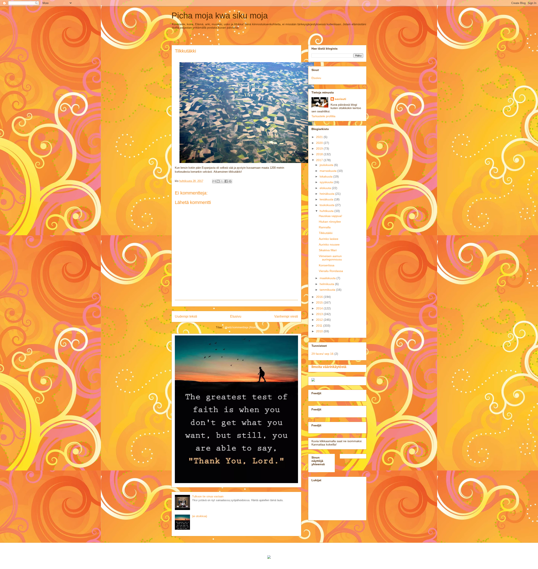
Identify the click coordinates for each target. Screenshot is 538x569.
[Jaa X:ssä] (222, 181)
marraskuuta (328, 170)
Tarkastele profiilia (323, 116)
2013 (320, 314)
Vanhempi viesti (286, 316)
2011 (319, 325)
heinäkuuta (327, 193)
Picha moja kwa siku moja (219, 15)
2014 (320, 308)
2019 (320, 148)
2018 (320, 154)
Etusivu (235, 316)
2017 (320, 160)
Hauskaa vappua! (330, 216)
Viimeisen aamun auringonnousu (330, 257)
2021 (320, 137)
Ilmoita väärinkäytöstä (328, 367)
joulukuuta (327, 165)
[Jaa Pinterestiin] (230, 181)
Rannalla (325, 227)
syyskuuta (327, 182)
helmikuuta (327, 284)
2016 (320, 296)
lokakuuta (326, 176)
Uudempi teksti (186, 316)
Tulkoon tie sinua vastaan (207, 496)
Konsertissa (326, 265)
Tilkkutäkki (325, 233)
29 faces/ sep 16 (322, 353)
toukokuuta (327, 205)
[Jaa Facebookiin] (226, 181)
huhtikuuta (327, 211)
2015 (320, 302)
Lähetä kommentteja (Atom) (240, 327)
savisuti (340, 99)
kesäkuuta (327, 199)
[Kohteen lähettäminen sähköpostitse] (214, 181)
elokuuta (326, 188)
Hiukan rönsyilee (330, 221)
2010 (320, 331)
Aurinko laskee (328, 238)
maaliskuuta (328, 278)
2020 (320, 143)
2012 (320, 319)
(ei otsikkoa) (199, 516)
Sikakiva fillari (328, 250)
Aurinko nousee (329, 244)
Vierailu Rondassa (331, 271)
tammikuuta (328, 289)
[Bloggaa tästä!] (218, 181)
